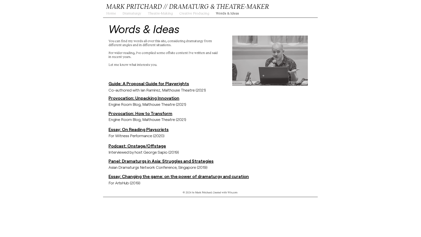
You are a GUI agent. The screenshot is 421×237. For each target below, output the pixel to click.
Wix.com (232, 192)
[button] (131, 13)
